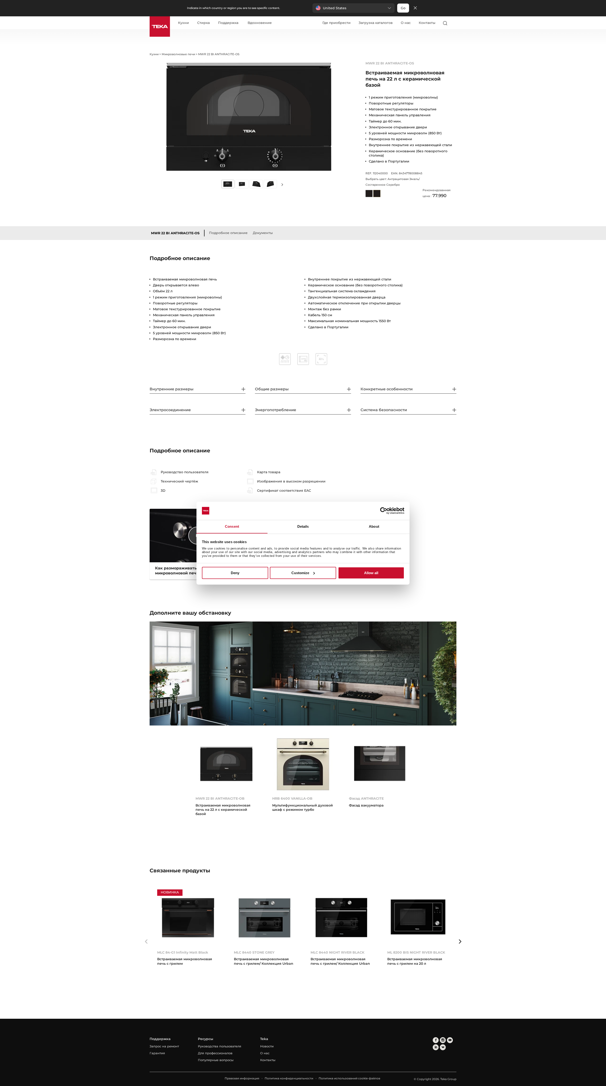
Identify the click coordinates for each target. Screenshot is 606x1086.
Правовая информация (242, 1078)
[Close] (415, 8)
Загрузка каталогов (376, 23)
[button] (353, 8)
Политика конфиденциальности (289, 1078)
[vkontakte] (443, 1047)
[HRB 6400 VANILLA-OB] (303, 763)
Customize (300, 573)
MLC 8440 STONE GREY (254, 952)
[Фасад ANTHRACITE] (380, 763)
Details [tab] (303, 526)
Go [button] (403, 8)
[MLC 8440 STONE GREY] (265, 917)
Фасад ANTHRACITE (366, 798)
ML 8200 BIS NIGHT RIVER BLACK (416, 952)
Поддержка (228, 23)
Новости (267, 1046)
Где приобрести (336, 23)
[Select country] (454, 23)
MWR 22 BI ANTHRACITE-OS (175, 233)
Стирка (203, 23)
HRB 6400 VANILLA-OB (292, 798)
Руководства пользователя (219, 1046)
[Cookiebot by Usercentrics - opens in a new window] (383, 510)
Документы (263, 233)
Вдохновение (260, 23)
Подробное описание (228, 233)
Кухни (183, 23)
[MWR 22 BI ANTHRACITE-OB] (226, 763)
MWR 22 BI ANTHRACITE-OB (220, 798)
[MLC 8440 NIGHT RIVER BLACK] (341, 917)
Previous (146, 941)
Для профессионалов (215, 1053)
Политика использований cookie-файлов (349, 1078)
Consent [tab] (232, 526)
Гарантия (157, 1053)
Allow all (371, 573)
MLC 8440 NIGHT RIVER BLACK (337, 952)
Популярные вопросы (215, 1060)
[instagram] (443, 1040)
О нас (406, 23)
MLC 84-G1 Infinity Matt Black (182, 952)
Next (282, 184)
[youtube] (450, 1040)
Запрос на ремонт (164, 1046)
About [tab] (374, 526)
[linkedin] (436, 1047)
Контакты (427, 23)
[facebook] (436, 1040)
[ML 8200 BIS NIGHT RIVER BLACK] (418, 917)
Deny (235, 573)
